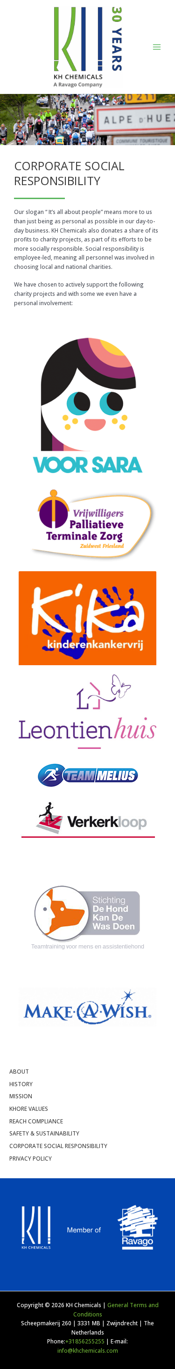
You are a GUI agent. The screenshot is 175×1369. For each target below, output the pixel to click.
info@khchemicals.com (87, 1350)
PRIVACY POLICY (30, 1158)
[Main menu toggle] (157, 47)
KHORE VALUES (28, 1108)
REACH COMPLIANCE (36, 1121)
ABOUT (19, 1071)
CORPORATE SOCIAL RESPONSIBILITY (58, 1145)
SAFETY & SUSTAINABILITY (44, 1133)
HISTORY (21, 1084)
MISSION (20, 1096)
